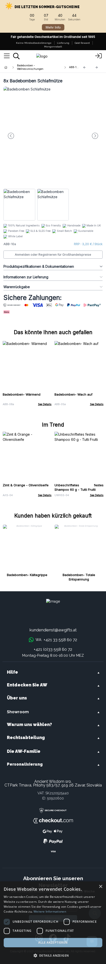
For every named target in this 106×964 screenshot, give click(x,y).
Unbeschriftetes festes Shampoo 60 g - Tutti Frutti (79, 487)
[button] (53, 955)
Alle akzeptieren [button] (53, 942)
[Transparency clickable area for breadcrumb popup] (31, 67)
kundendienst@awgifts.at (53, 629)
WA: (56, 639)
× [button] (100, 887)
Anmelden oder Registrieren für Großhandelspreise (53, 254)
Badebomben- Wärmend (21, 394)
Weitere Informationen (50, 911)
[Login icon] (99, 56)
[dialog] (53, 922)
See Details (45, 404)
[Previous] (84, 67)
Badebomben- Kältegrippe (27, 575)
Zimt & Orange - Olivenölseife (26, 485)
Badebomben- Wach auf (73, 394)
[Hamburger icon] (7, 56)
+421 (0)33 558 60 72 (53, 649)
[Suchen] (16, 56)
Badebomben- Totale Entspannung (79, 577)
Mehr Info (53, 27)
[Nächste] (96, 67)
